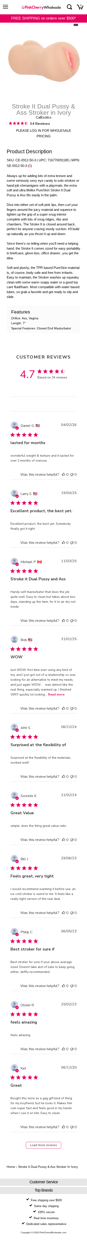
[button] (63, 474)
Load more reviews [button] (43, 1145)
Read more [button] (56, 694)
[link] (29, 123)
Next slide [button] (75, 58)
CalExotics (44, 117)
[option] (43, 61)
